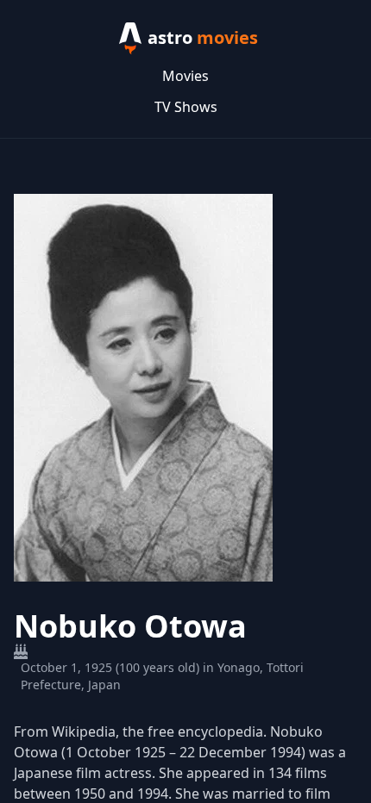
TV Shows (185, 106)
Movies (185, 75)
